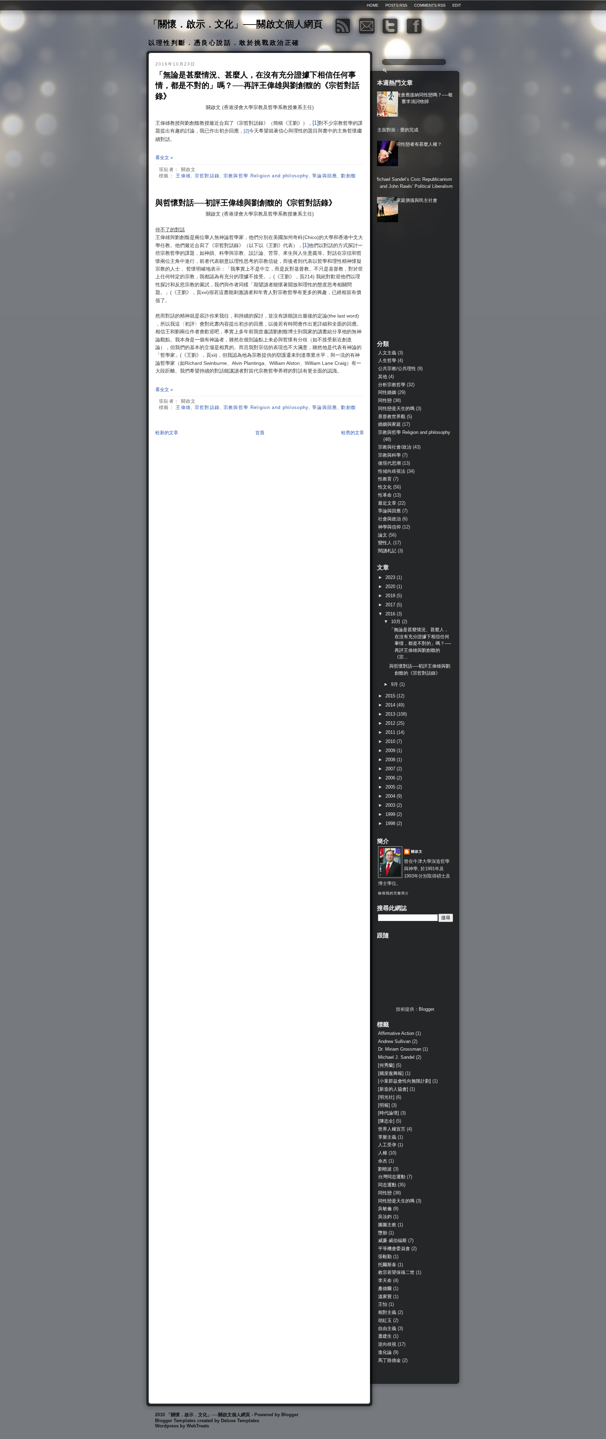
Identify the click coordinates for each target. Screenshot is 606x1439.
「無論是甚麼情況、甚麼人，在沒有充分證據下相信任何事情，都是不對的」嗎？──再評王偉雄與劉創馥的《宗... (420, 643)
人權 (382, 1152)
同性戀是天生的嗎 (396, 408)
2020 (391, 586)
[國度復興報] (391, 1073)
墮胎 (382, 1232)
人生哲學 (387, 360)
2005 (391, 787)
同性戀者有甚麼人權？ (419, 144)
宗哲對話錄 (207, 175)
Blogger (426, 1009)
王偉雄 (183, 175)
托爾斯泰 (387, 1264)
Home (372, 5)
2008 (391, 759)
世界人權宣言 (391, 1129)
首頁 (259, 432)
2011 (391, 732)
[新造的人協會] (393, 1089)
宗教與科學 (389, 455)
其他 (382, 376)
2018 (391, 595)
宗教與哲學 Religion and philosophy (266, 175)
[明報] (384, 1105)
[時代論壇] (388, 1113)
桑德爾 (385, 1288)
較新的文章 (166, 432)
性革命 (385, 495)
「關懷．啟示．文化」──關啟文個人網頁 (235, 24)
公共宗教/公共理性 (397, 368)
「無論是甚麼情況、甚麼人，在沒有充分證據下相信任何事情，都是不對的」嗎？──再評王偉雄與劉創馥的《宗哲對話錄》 (257, 85)
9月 (395, 684)
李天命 (385, 1280)
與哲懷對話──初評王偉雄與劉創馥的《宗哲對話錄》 (245, 202)
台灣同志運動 (391, 1176)
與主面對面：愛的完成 (395, 129)
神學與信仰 (389, 527)
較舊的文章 (352, 432)
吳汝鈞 (385, 1216)
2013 (391, 714)
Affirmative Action (396, 1033)
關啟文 (417, 851)
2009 (391, 750)
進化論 (385, 1352)
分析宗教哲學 (391, 384)
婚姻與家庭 (389, 424)
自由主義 (387, 1328)
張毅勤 (385, 1256)
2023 (391, 577)
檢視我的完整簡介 (393, 893)
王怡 (382, 1304)
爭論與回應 (324, 175)
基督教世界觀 (391, 416)
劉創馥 (348, 175)
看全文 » (164, 157)
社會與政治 (389, 518)
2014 (391, 705)
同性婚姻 (387, 392)
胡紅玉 (385, 1320)
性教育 (385, 479)
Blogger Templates (175, 1420)
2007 (391, 768)
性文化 (385, 487)
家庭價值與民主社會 (416, 200)
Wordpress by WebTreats (182, 1425)
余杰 (382, 1161)
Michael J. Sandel (396, 1057)
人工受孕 (387, 1144)
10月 (396, 621)
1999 (391, 814)
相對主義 (387, 1312)
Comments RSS (429, 5)
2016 (391, 613)
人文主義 (387, 352)
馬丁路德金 (389, 1360)
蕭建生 (385, 1336)
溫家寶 (385, 1296)
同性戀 (385, 400)
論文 (382, 535)
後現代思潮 (389, 463)
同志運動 (387, 1184)
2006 (391, 777)
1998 (391, 823)
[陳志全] (386, 1121)
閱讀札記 (387, 550)
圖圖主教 (387, 1224)
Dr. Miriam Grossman (399, 1049)
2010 (391, 741)
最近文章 (387, 503)
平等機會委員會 (394, 1248)
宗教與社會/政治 (394, 447)
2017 (391, 604)
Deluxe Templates (240, 1420)
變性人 (385, 542)
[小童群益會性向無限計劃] (404, 1081)
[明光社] (386, 1097)
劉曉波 (385, 1169)
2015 (391, 695)
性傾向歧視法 (391, 471)
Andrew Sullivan (394, 1041)
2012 (391, 723)
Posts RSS (396, 5)
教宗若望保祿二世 (396, 1272)
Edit (456, 5)
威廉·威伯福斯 (392, 1240)
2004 (391, 796)
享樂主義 (387, 1137)
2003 (391, 805)
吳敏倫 (385, 1208)
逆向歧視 (387, 1344)
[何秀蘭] (386, 1065)
